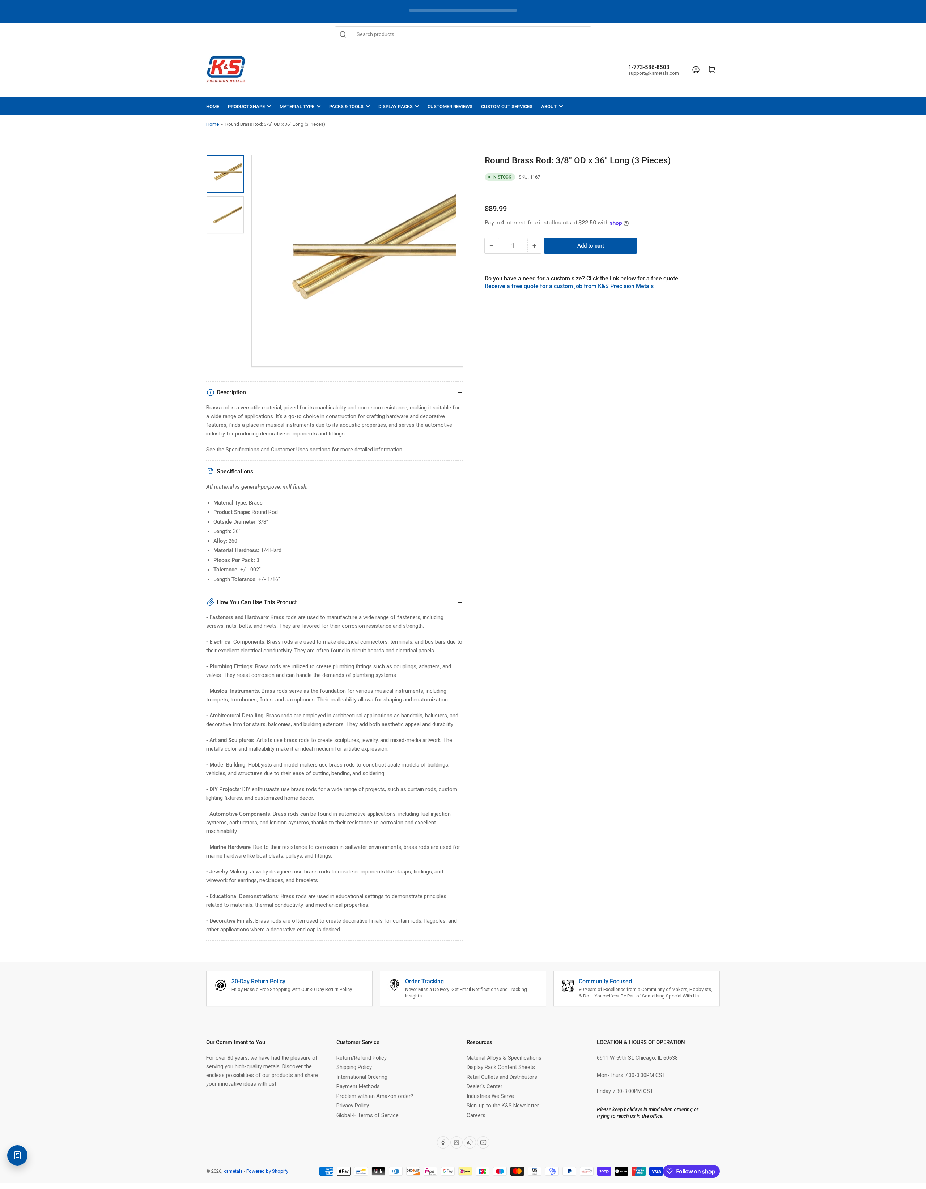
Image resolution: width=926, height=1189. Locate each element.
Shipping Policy (354, 1067)
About (549, 106)
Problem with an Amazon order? (374, 1096)
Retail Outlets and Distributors (502, 1077)
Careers (476, 1115)
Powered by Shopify (267, 1171)
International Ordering (361, 1077)
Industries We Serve (490, 1096)
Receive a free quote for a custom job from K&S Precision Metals (569, 286)
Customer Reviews (450, 106)
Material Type (297, 106)
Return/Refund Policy (361, 1058)
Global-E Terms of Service (367, 1115)
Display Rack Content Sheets (501, 1067)
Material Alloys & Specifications (504, 1058)
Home (212, 106)
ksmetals (233, 1171)
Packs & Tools (346, 106)
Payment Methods (358, 1086)
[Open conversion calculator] (17, 1155)
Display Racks (395, 106)
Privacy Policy (352, 1105)
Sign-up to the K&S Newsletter (503, 1105)
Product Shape (246, 106)
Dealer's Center (484, 1086)
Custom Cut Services (506, 106)
